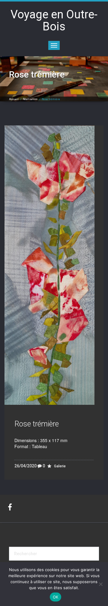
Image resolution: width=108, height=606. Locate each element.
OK (55, 597)
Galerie (60, 466)
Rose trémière (36, 424)
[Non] (101, 584)
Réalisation (30, 99)
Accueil (14, 99)
